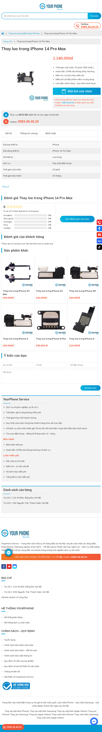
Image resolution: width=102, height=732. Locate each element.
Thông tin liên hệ (12, 671)
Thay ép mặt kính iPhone (16, 711)
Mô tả (8, 133)
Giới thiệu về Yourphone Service (19, 676)
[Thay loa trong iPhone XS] (51, 287)
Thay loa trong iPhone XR (82, 291)
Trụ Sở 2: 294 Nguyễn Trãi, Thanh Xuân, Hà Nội (26, 592)
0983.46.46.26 (89, 26)
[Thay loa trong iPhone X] (18, 335)
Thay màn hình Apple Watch (50, 717)
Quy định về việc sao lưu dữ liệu (19, 661)
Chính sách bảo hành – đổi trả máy (20, 650)
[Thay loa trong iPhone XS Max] (18, 287)
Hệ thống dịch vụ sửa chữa (16, 622)
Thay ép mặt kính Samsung (43, 711)
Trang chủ (7, 41)
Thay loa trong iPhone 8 (81, 338)
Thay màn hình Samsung (86, 714)
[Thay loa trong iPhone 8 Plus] (51, 335)
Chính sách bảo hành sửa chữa (18, 645)
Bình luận (51, 133)
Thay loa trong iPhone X (15, 338)
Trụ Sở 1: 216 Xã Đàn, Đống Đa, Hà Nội (22, 586)
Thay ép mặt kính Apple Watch (72, 711)
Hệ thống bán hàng (13, 617)
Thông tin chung (29, 133)
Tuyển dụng (9, 639)
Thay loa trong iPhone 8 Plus (51, 338)
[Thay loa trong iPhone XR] (84, 287)
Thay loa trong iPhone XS (49, 291)
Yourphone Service (51, 6)
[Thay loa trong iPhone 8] (84, 335)
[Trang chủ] (2, 33)
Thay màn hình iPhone (62, 714)
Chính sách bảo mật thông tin (18, 655)
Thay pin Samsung (19, 714)
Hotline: (75, 556)
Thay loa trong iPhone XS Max (16, 293)
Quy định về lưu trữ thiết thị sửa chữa (21, 666)
